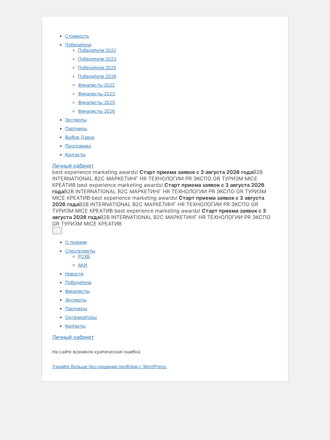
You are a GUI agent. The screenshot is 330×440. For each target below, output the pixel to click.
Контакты (75, 154)
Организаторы (81, 317)
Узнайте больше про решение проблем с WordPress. (109, 366)
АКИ (82, 265)
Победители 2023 (97, 59)
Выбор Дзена (79, 137)
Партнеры (76, 128)
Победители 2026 (97, 76)
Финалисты (77, 291)
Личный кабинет (73, 165)
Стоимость (77, 36)
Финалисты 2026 (96, 111)
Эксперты (76, 119)
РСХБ (84, 256)
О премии (76, 242)
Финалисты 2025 (96, 102)
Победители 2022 (97, 50)
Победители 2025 (97, 67)
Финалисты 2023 (96, 93)
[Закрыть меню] (57, 230)
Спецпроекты (80, 250)
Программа (78, 145)
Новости (74, 273)
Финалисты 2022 (96, 85)
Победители (78, 44)
